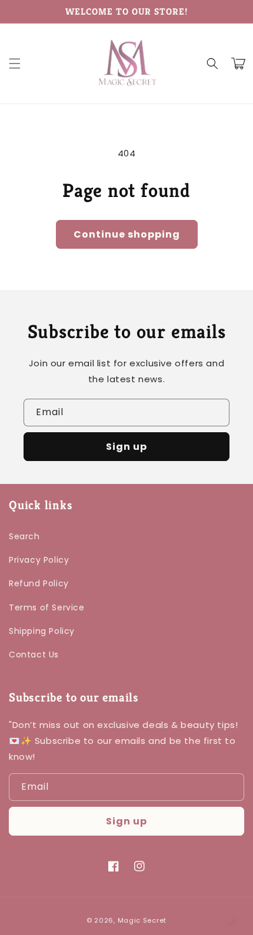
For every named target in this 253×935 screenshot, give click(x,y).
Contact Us (34, 654)
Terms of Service (47, 607)
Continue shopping (127, 234)
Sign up (126, 446)
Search (24, 536)
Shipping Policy (42, 631)
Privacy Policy (39, 560)
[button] (15, 63)
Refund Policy (39, 583)
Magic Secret (142, 920)
